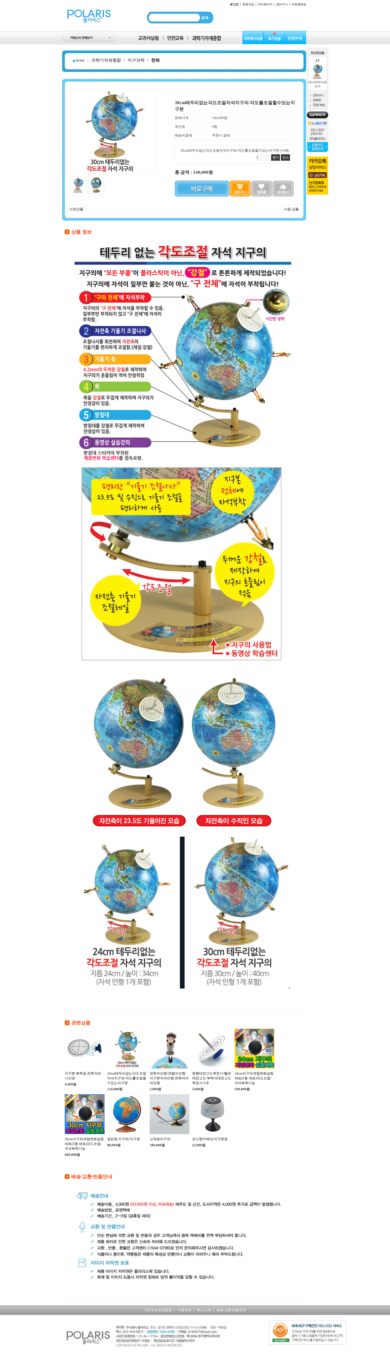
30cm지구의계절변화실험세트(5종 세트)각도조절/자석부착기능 (84, 1144)
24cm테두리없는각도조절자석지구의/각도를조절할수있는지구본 (126, 1078)
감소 (285, 157)
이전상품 (76, 209)
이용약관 (184, 1310)
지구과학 (136, 60)
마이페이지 (265, 4)
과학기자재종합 (106, 60)
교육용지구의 (160, 1139)
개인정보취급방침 (158, 1310)
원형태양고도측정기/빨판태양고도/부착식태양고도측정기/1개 (211, 1078)
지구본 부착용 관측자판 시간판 (83, 1075)
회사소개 (204, 1310)
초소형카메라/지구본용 (210, 1139)
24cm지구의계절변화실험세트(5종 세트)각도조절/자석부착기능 (254, 1078)
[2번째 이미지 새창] (96, 179)
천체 (155, 60)
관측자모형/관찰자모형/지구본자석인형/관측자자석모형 (169, 1078)
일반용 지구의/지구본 (123, 1139)
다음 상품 (291, 209)
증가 (275, 157)
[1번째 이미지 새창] (78, 179)
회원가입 (248, 4)
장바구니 (282, 4)
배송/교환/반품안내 (231, 1310)
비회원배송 (299, 4)
